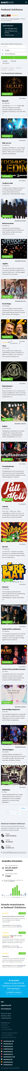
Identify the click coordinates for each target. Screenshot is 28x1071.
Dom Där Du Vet (21, 965)
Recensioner (6, 63)
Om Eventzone (6, 1009)
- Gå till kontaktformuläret (9, 1033)
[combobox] (15, 53)
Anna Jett (19, 925)
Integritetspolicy (6, 1018)
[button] (14, 46)
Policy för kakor (6, 1013)
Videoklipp (13, 61)
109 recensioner (15, 18)
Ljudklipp (5, 61)
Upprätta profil (14, 992)
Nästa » (23, 808)
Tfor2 (17, 946)
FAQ (2, 1002)
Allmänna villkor (6, 1016)
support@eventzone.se (8, 1037)
